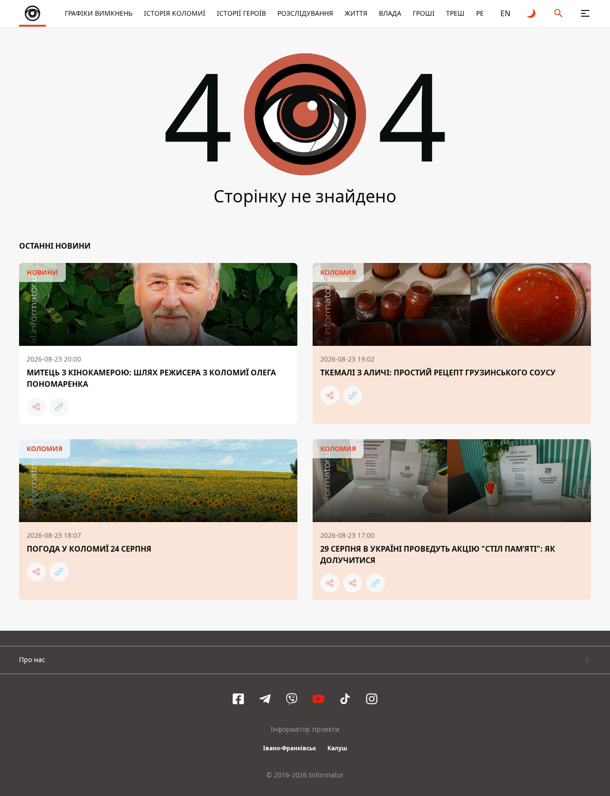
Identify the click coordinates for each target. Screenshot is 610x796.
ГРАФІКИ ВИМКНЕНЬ (98, 13)
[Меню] (585, 13)
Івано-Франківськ (289, 748)
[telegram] (265, 699)
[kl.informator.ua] (32, 13)
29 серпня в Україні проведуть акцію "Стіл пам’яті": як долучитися (437, 554)
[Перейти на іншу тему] (532, 13)
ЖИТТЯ (356, 13)
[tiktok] (345, 699)
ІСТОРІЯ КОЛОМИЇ (174, 13)
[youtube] (318, 699)
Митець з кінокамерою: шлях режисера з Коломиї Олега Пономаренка (151, 378)
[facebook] (238, 699)
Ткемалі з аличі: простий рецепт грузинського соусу (438, 372)
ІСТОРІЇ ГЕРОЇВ (241, 13)
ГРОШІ (424, 13)
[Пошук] (558, 13)
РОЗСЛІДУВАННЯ (305, 13)
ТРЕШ (455, 13)
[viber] (291, 699)
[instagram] (371, 699)
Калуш (337, 748)
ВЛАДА (390, 13)
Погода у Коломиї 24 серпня (89, 549)
